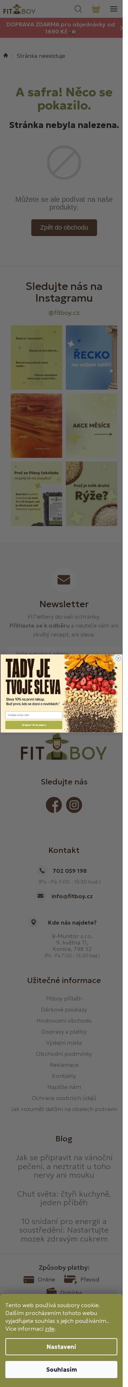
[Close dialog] (118, 658)
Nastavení (61, 1346)
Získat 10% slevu (34, 725)
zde (49, 1328)
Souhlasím (61, 1369)
